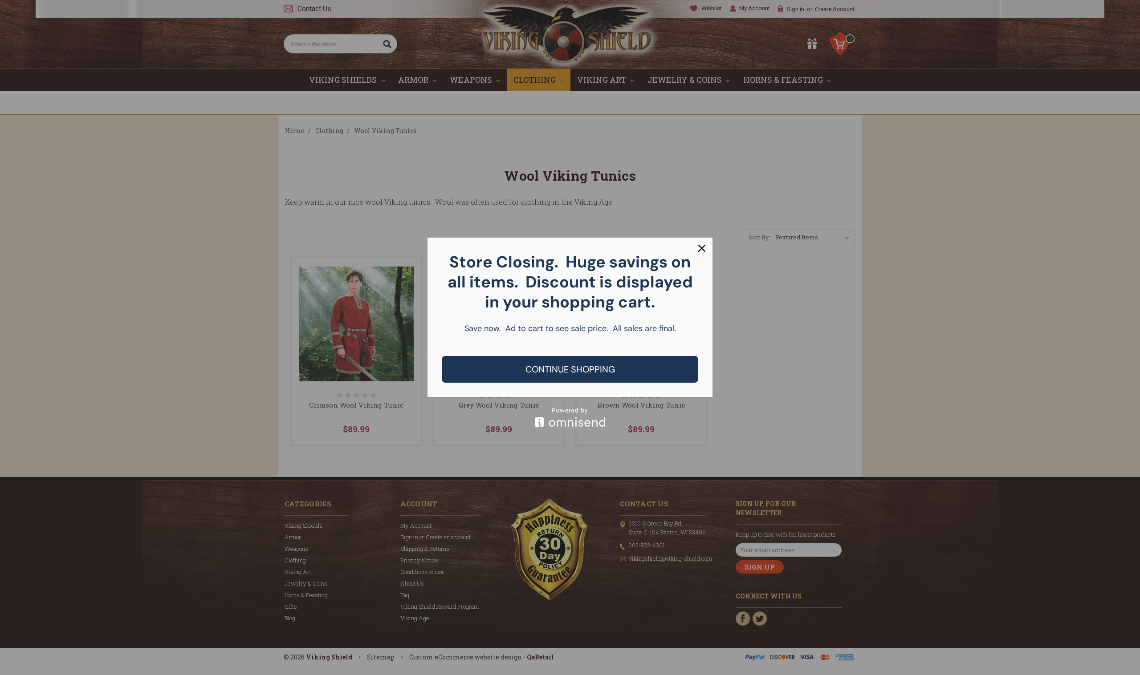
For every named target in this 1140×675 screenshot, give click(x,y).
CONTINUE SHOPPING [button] (570, 369)
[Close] (701, 248)
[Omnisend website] (570, 417)
